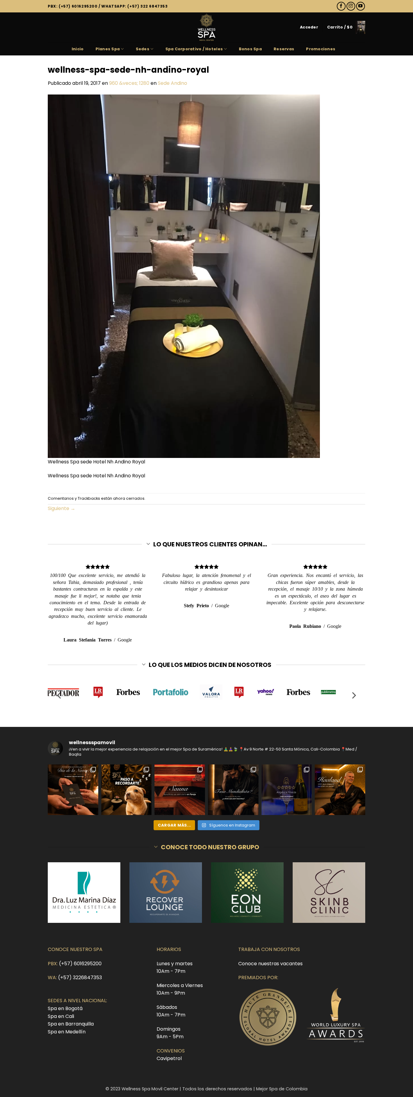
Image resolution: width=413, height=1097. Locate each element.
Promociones (320, 48)
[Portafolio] (166, 692)
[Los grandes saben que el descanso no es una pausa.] (340, 789)
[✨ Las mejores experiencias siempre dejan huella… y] (287, 789)
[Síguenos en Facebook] (341, 6)
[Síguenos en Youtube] (360, 6)
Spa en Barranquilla (71, 1023)
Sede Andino (172, 83)
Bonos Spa (250, 48)
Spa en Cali (61, 1016)
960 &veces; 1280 (129, 83)
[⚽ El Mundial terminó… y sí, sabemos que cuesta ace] (233, 789)
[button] (309, 27)
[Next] (353, 695)
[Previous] (59, 695)
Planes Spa (108, 48)
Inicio (78, 48)
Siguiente (61, 508)
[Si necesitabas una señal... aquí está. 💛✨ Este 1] (126, 789)
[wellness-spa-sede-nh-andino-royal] (184, 275)
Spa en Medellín (67, 1031)
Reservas (284, 48)
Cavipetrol (169, 1058)
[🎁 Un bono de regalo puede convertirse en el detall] (73, 789)
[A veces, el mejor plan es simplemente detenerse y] (179, 789)
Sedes (142, 48)
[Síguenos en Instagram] (350, 6)
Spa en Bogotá (65, 1008)
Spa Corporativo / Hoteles (194, 48)
